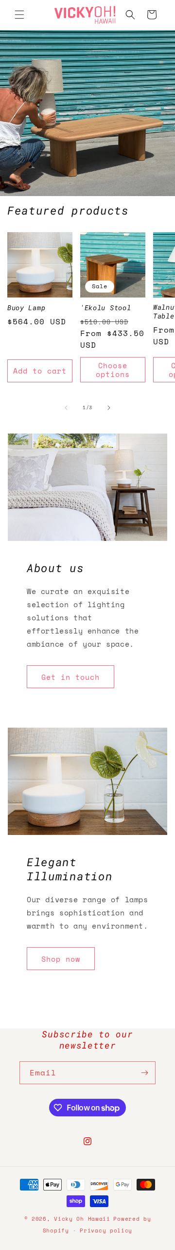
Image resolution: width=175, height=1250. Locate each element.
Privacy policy (106, 1230)
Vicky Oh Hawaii (82, 1219)
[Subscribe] (144, 1072)
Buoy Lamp (26, 308)
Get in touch (70, 677)
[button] (19, 14)
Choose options (113, 369)
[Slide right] (109, 407)
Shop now (60, 958)
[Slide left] (66, 407)
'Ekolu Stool (105, 308)
